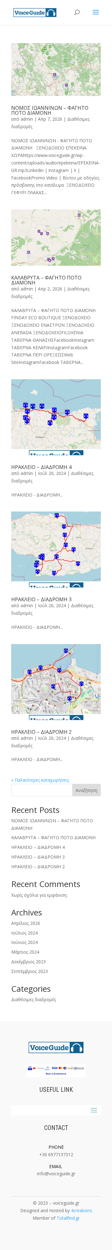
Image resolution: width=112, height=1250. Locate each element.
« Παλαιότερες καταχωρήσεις (40, 780)
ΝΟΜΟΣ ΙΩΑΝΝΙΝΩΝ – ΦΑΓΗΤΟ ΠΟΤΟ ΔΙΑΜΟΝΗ (49, 110)
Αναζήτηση (86, 790)
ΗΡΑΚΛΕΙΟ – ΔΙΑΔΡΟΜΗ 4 (41, 467)
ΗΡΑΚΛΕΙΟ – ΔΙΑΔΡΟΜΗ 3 (41, 599)
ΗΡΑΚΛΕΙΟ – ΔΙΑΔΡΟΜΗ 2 (41, 731)
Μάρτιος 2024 (25, 952)
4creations (81, 1210)
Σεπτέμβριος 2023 (29, 971)
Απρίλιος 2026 (25, 923)
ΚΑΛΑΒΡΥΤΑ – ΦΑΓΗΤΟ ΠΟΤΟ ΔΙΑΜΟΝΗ (46, 280)
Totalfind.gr (68, 1218)
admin (27, 119)
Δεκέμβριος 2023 (28, 962)
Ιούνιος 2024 (24, 942)
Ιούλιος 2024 (24, 933)
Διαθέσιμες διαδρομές (33, 999)
